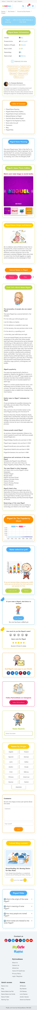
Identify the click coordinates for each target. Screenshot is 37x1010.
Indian (26, 762)
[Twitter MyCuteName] (13, 940)
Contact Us (15, 965)
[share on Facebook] (8, 673)
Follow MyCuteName (18, 702)
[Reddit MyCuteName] (27, 940)
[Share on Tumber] (24, 673)
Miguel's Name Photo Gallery (14, 111)
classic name (24, 70)
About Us (15, 962)
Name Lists (4, 986)
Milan (25, 277)
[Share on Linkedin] (12, 673)
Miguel (3, 13)
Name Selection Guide (8, 994)
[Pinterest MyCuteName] (16, 940)
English (11, 752)
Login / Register (18, 1)
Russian (11, 782)
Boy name (13, 73)
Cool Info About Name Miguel (15, 118)
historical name (13, 67)
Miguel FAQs (9, 130)
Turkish (26, 782)
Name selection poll (12, 123)
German (26, 757)
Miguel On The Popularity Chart (15, 120)
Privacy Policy (16, 973)
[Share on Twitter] (16, 673)
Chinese (10, 777)
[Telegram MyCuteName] (24, 940)
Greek (26, 767)
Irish (10, 772)
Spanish (11, 757)
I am (18, 618)
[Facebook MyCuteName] (9, 940)
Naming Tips (5, 999)
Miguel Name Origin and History (16, 114)
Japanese (19, 787)
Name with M (23, 73)
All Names (23, 986)
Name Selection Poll (7, 991)
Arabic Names (24, 997)
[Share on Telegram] (28, 673)
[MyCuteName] (6, 6)
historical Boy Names (24, 11)
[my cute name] (18, 949)
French (26, 752)
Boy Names (11, 11)
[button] (32, 191)
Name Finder (5, 997)
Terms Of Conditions (18, 971)
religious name (25, 67)
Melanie (11, 277)
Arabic (11, 767)
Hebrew (26, 772)
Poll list (26, 591)
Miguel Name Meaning (12, 109)
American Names (25, 999)
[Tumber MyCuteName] (20, 940)
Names (3, 1)
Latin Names (23, 994)
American (26, 777)
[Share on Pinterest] (20, 673)
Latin (10, 762)
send (18, 829)
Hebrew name (19, 77)
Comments (9, 125)
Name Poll (9, 1)
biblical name (13, 70)
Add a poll (11, 591)
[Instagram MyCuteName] (6, 940)
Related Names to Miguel (13, 116)
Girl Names (23, 991)
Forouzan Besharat (17, 83)
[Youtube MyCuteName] (31, 940)
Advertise (15, 968)
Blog (7, 127)
